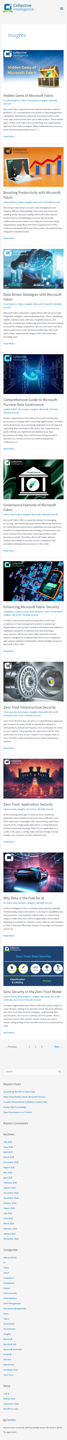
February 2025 (10, 1182)
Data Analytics (13, 100)
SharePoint (8, 1364)
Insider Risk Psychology (14, 1107)
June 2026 (8, 1147)
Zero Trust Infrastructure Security (29, 707)
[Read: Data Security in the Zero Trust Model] (33, 966)
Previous (11, 1046)
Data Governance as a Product (17, 1112)
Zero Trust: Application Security (28, 804)
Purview (53, 409)
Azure (6, 1267)
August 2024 (9, 1208)
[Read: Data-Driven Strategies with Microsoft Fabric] (33, 268)
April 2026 (7, 1152)
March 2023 (8, 1223)
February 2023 (10, 1228)
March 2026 (8, 1157)
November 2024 (10, 1198)
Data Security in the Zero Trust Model (32, 991)
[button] (61, 8)
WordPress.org (10, 1408)
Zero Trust (18, 715)
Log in (6, 1393)
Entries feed (9, 1398)
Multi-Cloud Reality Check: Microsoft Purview (24, 1096)
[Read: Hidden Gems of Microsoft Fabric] (33, 69)
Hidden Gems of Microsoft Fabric (28, 95)
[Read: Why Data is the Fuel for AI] (33, 872)
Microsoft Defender (12, 1349)
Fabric (24, 100)
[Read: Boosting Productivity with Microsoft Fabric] (33, 166)
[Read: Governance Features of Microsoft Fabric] (33, 479)
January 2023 (9, 1233)
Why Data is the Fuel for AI (23, 898)
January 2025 (9, 1187)
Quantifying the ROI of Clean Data (19, 1091)
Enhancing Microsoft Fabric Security (31, 607)
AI (4, 100)
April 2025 (7, 1177)
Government (9, 1328)
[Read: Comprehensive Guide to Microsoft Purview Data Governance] (33, 373)
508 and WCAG (10, 1257)
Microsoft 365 (9, 1344)
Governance (33, 100)
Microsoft (38, 202)
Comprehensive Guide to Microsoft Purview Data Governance (30, 402)
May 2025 (7, 1172)
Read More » (9, 136)
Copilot (6, 409)
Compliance (8, 611)
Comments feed (11, 1403)
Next (58, 1046)
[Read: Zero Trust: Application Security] (33, 778)
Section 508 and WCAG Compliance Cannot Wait (25, 1102)
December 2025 (10, 1162)
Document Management (14, 1308)
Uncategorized (10, 1369)
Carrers (11, 1420)
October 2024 (9, 1203)
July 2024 (7, 1213)
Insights (44, 100)
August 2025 (9, 1167)
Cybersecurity (22, 611)
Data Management (12, 1303)
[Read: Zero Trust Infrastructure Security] (33, 681)
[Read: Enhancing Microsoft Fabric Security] (33, 581)
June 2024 (8, 1218)
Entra (5, 1313)
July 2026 (7, 1141)
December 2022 (10, 1238)
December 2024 (10, 1192)
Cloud (9, 902)
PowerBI (48, 304)
